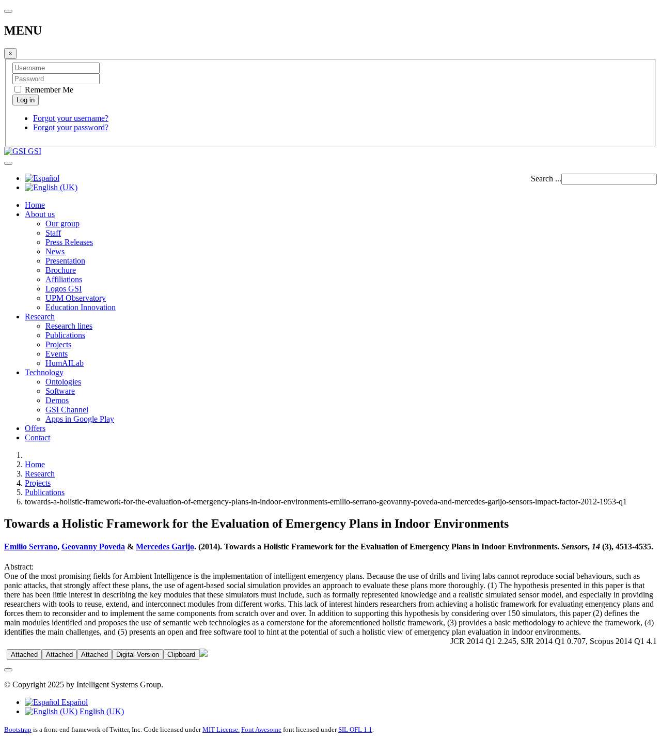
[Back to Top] (8, 669)
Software (60, 391)
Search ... (546, 178)
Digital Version (137, 654)
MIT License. (221, 729)
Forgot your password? (70, 127)
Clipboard (181, 654)
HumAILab (64, 363)
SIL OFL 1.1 (355, 729)
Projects (58, 344)
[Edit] (203, 654)
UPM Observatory (75, 298)
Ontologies (63, 381)
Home (35, 205)
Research (40, 316)
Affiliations (63, 279)
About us (40, 214)
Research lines (68, 325)
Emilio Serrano (30, 546)
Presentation (65, 260)
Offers (35, 428)
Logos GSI (63, 288)
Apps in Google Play (79, 418)
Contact (37, 437)
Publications (65, 335)
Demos (57, 400)
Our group (62, 223)
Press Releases (69, 242)
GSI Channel (66, 409)
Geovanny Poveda (93, 546)
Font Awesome (261, 729)
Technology (44, 372)
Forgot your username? (70, 118)
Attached (24, 654)
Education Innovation (80, 307)
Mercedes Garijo (165, 546)
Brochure (60, 270)
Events (56, 353)
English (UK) (100, 711)
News (55, 251)
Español (73, 702)
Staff (53, 232)
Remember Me (48, 89)
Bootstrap (18, 729)
